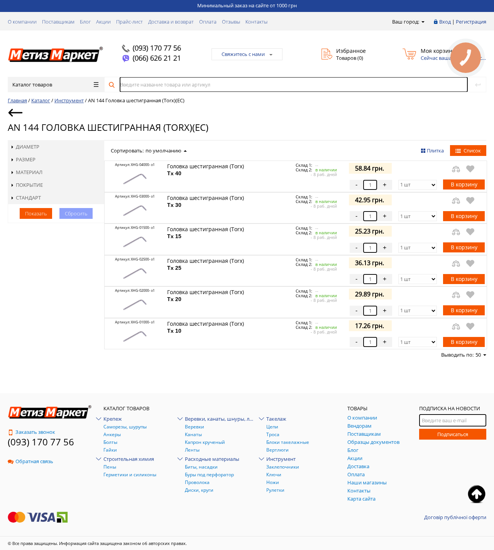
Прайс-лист (129, 21)
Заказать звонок (35, 431)
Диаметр (27, 146)
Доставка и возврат (171, 21)
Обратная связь (34, 461)
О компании (22, 21)
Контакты (256, 21)
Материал (29, 172)
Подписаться (452, 434)
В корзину (464, 184)
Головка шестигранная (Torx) (205, 169)
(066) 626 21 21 (157, 58)
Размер (26, 159)
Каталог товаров (32, 84)
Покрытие (29, 184)
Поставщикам (58, 21)
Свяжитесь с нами (243, 54)
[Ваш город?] (422, 21)
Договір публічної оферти (455, 517)
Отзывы (231, 21)
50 (478, 354)
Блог (85, 21)
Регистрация (471, 21)
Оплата (208, 21)
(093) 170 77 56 (157, 47)
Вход (445, 21)
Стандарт (28, 197)
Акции (103, 21)
